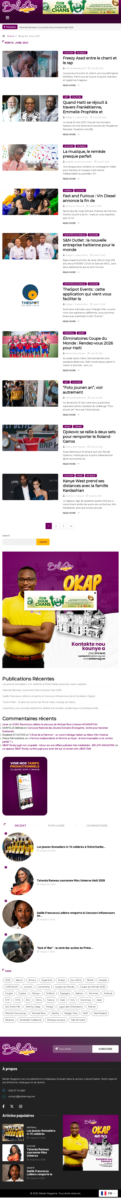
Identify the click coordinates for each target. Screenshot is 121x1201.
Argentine (46, 980)
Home (10, 36)
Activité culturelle (74, 235)
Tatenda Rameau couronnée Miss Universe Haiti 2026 (31, 690)
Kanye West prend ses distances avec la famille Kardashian (85, 486)
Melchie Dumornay (15, 1013)
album (19, 980)
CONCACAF (11, 986)
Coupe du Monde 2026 (92, 986)
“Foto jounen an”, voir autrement (83, 389)
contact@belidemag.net (21, 1096)
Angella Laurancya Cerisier (78, 161)
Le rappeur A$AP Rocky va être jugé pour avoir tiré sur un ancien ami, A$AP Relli (46, 748)
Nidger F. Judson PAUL (76, 117)
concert (28, 986)
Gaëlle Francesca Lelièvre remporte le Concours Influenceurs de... (76, 914)
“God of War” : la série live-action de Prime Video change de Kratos (38, 702)
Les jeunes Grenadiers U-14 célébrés (41, 1132)
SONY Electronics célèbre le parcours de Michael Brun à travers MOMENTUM (54, 724)
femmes (93, 993)
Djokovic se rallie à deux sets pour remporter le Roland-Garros (89, 437)
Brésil (90, 980)
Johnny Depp (33, 1006)
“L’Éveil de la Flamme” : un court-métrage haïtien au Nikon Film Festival (68, 734)
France (51, 1000)
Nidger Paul (71, 1013)
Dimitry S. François (74, 206)
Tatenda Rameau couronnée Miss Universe (38, 1152)
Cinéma (68, 190)
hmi (73, 1000)
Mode (80, 476)
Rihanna (9, 1020)
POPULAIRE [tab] (56, 825)
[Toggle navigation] (7, 18)
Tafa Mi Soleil (78, 1020)
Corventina (44, 986)
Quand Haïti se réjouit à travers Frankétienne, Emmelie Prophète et (85, 107)
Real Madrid (100, 1013)
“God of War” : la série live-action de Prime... (65, 948)
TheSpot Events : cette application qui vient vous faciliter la (87, 294)
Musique (81, 53)
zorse (5, 724)
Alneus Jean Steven (75, 353)
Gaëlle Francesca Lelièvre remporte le (39, 1172)
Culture (68, 53)
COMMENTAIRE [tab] (97, 825)
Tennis (78, 426)
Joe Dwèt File (12, 1006)
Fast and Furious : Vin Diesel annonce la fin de (89, 198)
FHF (7, 1000)
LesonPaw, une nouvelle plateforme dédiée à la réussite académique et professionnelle (50, 708)
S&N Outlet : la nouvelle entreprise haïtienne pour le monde (89, 245)
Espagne (65, 993)
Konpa (49, 1006)
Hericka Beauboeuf (75, 68)
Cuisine (22, 993)
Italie (99, 1000)
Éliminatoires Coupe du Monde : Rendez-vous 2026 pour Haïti (88, 343)
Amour (32, 980)
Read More (69, 85)
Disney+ (36, 993)
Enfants (50, 993)
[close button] (95, 593)
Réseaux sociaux (56, 1020)
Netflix (55, 1013)
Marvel (91, 1006)
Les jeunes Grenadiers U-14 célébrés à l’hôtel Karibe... (71, 846)
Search (6, 535)
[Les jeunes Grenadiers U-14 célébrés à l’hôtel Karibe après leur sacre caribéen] (13, 1132)
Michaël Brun (39, 1013)
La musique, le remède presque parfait (84, 153)
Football (69, 333)
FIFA (17, 1000)
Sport (81, 333)
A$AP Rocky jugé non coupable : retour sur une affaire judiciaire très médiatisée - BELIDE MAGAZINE (58, 745)
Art (66, 97)
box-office (76, 980)
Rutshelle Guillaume (31, 1020)
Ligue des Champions (71, 1006)
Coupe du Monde (64, 986)
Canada (103, 980)
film (28, 1000)
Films (39, 1000)
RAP (85, 1013)
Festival (108, 993)
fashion (79, 993)
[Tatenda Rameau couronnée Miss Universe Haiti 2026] (13, 1152)
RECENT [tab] (20, 825)
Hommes (85, 1000)
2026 (7, 980)
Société (41, 910)
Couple (9, 993)
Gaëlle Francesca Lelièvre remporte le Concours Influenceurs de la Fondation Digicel (48, 696)
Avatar (61, 980)
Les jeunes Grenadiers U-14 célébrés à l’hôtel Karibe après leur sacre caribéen (44, 684)
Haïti (62, 1000)
